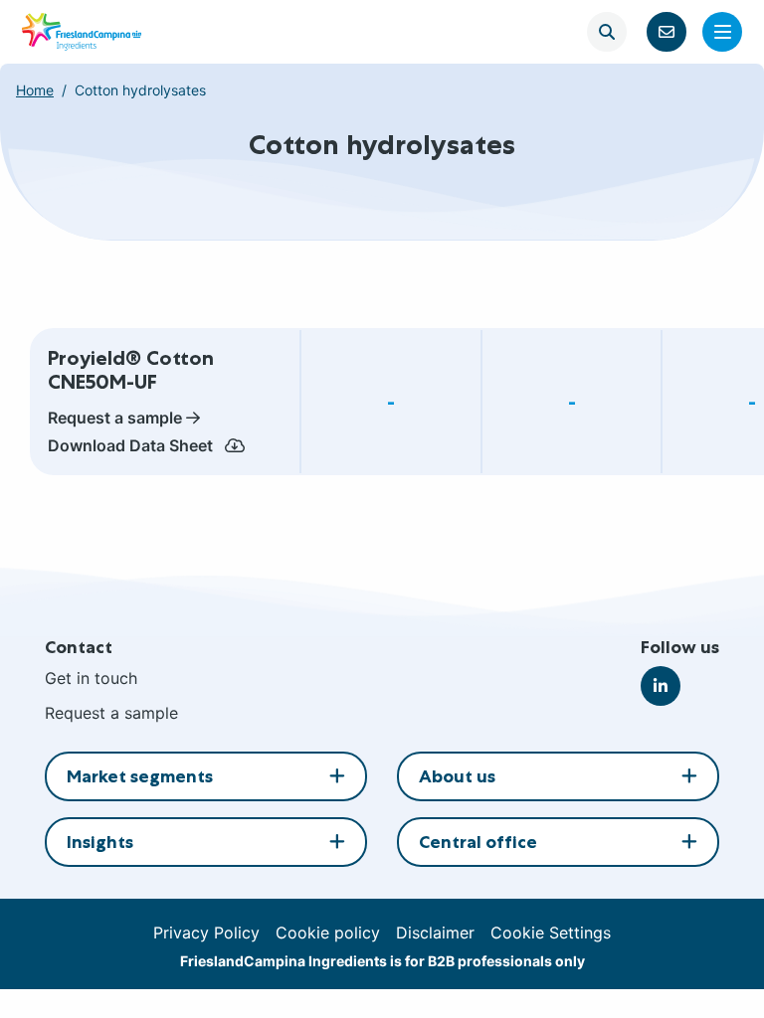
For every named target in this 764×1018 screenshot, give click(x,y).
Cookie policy (328, 932)
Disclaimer (435, 932)
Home (35, 90)
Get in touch (91, 678)
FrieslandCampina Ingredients (81, 32)
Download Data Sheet (132, 445)
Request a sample (115, 417)
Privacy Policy (206, 932)
